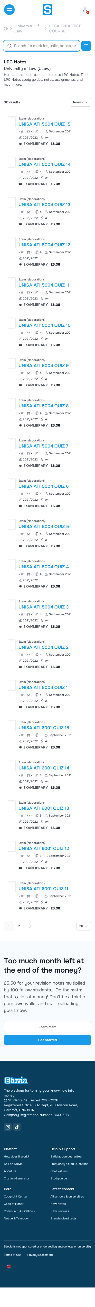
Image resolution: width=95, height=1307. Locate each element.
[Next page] (29, 926)
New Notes (58, 1204)
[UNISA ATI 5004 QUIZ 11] (12, 282)
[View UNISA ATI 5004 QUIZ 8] (47, 412)
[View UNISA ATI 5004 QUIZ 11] (47, 291)
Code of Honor (13, 1204)
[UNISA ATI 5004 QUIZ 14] (12, 162)
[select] (80, 102)
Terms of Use (12, 1255)
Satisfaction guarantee (66, 1156)
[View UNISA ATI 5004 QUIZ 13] (47, 211)
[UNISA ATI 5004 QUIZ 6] (12, 484)
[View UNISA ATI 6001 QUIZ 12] (47, 855)
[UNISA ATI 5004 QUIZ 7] (12, 443)
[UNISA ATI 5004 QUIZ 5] (12, 524)
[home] (47, 9)
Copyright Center (15, 1196)
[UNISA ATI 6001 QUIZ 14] (12, 765)
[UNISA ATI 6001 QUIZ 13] (12, 805)
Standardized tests (63, 1218)
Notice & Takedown (17, 1218)
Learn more (47, 1027)
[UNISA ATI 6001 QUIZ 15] (12, 725)
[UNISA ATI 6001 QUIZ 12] (12, 846)
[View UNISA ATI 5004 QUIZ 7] (47, 452)
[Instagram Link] (8, 1127)
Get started (47, 1040)
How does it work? (16, 1156)
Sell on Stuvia (13, 1164)
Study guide (58, 1178)
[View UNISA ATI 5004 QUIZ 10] (47, 332)
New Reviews (59, 1211)
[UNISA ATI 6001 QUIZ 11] (12, 886)
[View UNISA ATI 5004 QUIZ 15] (47, 130)
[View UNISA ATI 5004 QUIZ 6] (47, 493)
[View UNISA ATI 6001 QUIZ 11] (47, 895)
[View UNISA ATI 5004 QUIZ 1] (47, 694)
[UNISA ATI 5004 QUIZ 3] (12, 604)
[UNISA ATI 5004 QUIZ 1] (12, 685)
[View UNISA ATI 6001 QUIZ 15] (47, 734)
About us (10, 1171)
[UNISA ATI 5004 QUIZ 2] (12, 644)
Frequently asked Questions (69, 1164)
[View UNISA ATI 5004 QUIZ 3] (47, 613)
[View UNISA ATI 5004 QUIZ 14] (47, 171)
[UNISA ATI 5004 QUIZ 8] (12, 403)
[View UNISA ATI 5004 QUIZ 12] (47, 251)
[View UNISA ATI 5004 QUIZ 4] (47, 573)
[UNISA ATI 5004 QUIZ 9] (12, 363)
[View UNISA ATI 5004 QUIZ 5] (47, 533)
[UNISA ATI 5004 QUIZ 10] (12, 323)
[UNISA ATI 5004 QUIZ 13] (12, 202)
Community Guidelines (19, 1211)
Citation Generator (16, 1178)
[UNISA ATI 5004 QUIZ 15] (12, 121)
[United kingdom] (6, 28)
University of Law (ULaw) (27, 68)
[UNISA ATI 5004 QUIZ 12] (12, 242)
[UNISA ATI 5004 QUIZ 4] (12, 564)
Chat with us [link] (58, 1171)
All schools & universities (67, 1196)
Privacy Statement (40, 1255)
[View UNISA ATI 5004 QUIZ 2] (47, 654)
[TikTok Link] (17, 1127)
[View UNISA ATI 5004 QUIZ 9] (47, 372)
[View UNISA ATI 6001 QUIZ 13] (47, 815)
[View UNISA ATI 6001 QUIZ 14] (47, 774)
